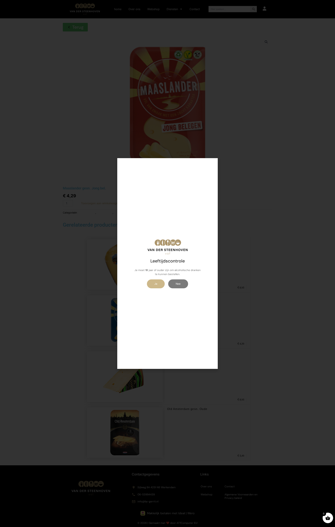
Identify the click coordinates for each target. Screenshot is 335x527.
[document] (167, 263)
